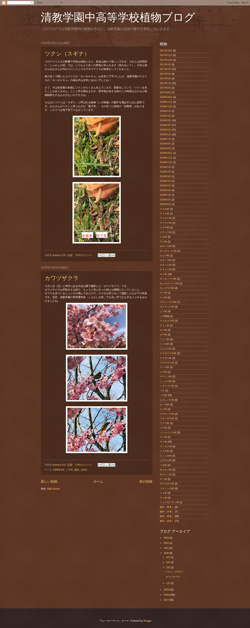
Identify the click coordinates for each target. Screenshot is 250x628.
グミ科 (163, 292)
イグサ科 (164, 227)
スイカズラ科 (167, 320)
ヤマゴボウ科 (167, 483)
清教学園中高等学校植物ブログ (125, 17)
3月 (168, 567)
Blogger (147, 620)
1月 (168, 583)
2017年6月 (165, 78)
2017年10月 (166, 50)
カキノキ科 (166, 260)
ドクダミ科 (166, 358)
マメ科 (163, 441)
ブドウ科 (164, 423)
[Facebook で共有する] (110, 255)
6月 (168, 562)
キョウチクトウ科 (169, 283)
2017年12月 (166, 60)
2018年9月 (165, 148)
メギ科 (163, 465)
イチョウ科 (166, 232)
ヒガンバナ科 (167, 400)
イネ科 (163, 236)
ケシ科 (163, 297)
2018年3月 (165, 120)
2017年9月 (165, 92)
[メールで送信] (99, 255)
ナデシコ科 (166, 376)
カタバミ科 (166, 264)
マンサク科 (166, 446)
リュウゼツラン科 (169, 502)
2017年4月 (165, 69)
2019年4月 (165, 181)
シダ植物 (164, 316)
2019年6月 (165, 185)
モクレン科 (166, 474)
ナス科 (163, 372)
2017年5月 (165, 74)
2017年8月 (165, 87)
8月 (168, 557)
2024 (166, 537)
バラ (162, 390)
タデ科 (163, 334)
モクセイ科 (166, 469)
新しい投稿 (49, 481)
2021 (166, 548)
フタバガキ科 (167, 418)
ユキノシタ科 (167, 488)
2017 (166, 600)
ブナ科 (163, 427)
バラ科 (69, 469)
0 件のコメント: (84, 255)
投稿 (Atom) (53, 488)
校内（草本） (167, 516)
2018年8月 (165, 143)
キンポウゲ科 (167, 288)
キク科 (163, 274)
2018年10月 (166, 97)
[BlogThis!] (103, 255)
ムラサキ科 (166, 460)
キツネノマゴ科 (168, 278)
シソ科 (163, 311)
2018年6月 (165, 134)
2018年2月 (165, 115)
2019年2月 (165, 171)
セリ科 (163, 330)
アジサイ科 (166, 218)
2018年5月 (165, 129)
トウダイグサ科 (168, 353)
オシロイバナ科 (168, 251)
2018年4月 (165, 125)
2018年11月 (166, 102)
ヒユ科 (163, 409)
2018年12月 (166, 106)
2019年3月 (165, 176)
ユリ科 (163, 493)
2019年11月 (166, 157)
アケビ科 (164, 213)
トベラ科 (164, 367)
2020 (166, 553)
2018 (166, 594)
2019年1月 (165, 167)
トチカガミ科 (167, 362)
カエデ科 (164, 255)
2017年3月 (165, 64)
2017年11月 (166, 55)
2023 (166, 543)
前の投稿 (145, 481)
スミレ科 (164, 325)
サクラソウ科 (167, 306)
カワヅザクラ (62, 277)
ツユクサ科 (166, 348)
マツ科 (163, 437)
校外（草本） (167, 507)
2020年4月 (165, 199)
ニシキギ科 (166, 381)
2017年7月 (165, 83)
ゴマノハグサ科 (168, 302)
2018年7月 (165, 139)
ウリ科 (163, 241)
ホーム (98, 481)
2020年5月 (165, 204)
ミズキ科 (164, 451)
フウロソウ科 (167, 414)
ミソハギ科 (166, 455)
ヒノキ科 (164, 404)
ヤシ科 (163, 479)
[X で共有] (106, 255)
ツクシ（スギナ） (67, 53)
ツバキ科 (164, 344)
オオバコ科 (166, 246)
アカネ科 (164, 209)
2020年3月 (58, 469)
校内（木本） (81, 469)
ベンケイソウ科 (168, 432)
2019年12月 (166, 162)
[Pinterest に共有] (113, 255)
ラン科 (163, 497)
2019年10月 (166, 153)
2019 (166, 589)
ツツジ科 (164, 339)
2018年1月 (165, 111)
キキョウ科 (166, 269)
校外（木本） (167, 511)
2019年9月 (165, 190)
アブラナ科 (166, 223)
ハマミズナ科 (167, 385)
